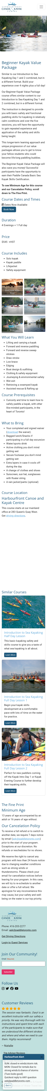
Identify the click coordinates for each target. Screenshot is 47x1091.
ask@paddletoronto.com (26, 838)
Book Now (9, 209)
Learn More (10, 655)
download (12, 432)
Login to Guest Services (15, 942)
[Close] (41, 1057)
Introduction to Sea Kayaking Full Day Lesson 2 (23, 766)
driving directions (15, 515)
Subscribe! (8, 972)
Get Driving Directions (13, 936)
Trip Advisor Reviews (14, 1053)
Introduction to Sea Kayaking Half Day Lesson (23, 634)
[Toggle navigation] (41, 7)
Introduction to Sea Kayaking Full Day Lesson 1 (23, 698)
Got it (8, 1085)
